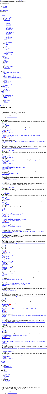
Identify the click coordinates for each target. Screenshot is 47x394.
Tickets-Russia (2, 361)
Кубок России (8, 23)
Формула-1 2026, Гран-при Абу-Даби (8, 261)
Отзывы (3, 8)
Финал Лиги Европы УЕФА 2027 (7, 302)
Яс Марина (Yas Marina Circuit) (7, 262)
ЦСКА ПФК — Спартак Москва (20, 148)
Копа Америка (8, 48)
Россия (5, 21)
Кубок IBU (5, 89)
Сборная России (8, 25)
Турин (3, 275)
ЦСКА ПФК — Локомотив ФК (14, 335)
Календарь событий (7, 374)
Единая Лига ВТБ (7, 68)
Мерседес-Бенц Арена (5, 174)
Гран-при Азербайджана (6, 258)
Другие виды (4, 94)
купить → (1, 13)
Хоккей (3, 56)
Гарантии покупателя (7, 366)
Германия (5, 39)
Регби (5, 101)
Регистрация (6, 368)
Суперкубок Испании (9, 28)
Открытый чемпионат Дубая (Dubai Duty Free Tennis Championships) (13, 281)
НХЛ (5, 60)
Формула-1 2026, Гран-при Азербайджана (8, 255)
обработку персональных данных (12, 117)
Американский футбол (7, 96)
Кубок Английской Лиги (10, 32)
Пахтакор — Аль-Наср (23, 231)
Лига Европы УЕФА (7, 16)
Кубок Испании (8, 27)
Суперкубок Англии (9, 33)
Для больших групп (7, 380)
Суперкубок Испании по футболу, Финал (8, 225)
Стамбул (3, 215)
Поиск (5, 375)
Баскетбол (3, 63)
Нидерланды (6, 50)
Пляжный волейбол (7, 100)
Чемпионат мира (6, 65)
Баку (3, 257)
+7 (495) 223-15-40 (3, 2)
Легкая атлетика (6, 99)
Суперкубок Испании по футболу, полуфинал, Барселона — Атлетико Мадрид (14, 219)
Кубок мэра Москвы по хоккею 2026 (8, 292)
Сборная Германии (9, 42)
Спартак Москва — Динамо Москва (21, 135)
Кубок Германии (8, 40)
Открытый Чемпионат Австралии (9, 84)
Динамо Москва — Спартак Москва (21, 160)
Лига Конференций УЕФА (8, 17)
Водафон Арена (4, 250)
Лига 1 (7, 44)
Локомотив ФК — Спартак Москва (21, 185)
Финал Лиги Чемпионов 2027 (7, 237)
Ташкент (3, 233)
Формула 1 (4, 91)
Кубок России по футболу (6, 338)
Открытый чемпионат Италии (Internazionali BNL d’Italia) (13, 78)
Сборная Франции (9, 46)
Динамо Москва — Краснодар (15, 154)
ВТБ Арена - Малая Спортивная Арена (8, 123)
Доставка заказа (4, 7)
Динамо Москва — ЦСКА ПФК (15, 167)
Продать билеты (6, 378)
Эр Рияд (3, 269)
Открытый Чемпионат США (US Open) (10, 75)
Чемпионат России (7, 90)
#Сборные (3, 103)
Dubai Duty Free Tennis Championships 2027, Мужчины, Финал (12, 279)
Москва (3, 124)
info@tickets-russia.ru (3, 4)
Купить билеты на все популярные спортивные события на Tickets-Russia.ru (12, 0)
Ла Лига (7, 26)
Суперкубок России (9, 24)
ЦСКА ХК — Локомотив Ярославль (17, 328)
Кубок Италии (8, 36)
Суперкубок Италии (9, 37)
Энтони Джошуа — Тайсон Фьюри (7, 267)
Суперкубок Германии (9, 41)
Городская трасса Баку (5, 256)
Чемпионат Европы (7, 20)
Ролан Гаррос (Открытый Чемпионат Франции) (11, 72)
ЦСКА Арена (4, 244)
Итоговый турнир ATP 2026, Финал (7, 273)
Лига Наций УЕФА (7, 19)
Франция (5, 43)
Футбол (3, 15)
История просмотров (7, 369)
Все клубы (2, 105)
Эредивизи (7, 51)
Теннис (3, 71)
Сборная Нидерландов (9, 52)
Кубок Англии (8, 31)
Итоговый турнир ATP (7, 81)
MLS (6, 49)
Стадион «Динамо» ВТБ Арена (7, 155)
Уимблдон (5, 73)
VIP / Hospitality (6, 381)
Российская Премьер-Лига (10, 22)
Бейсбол (5, 97)
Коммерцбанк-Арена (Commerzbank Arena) (9, 303)
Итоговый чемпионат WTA (8, 79)
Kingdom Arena (4, 268)
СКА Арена (4, 317)
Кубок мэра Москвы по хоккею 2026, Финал (9, 290)
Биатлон (3, 86)
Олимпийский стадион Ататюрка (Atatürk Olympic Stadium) (11, 214)
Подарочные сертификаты (8, 367)
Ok (9, 115)
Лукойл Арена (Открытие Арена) (7, 136)
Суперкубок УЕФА (7, 18)
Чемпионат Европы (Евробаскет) (9, 66)
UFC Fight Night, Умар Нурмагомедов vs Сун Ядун (10, 173)
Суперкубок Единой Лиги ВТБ (7, 125)
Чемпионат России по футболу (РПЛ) (8, 132)
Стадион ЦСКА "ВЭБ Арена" (7, 336)
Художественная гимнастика (8, 95)
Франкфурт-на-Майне (5, 304)
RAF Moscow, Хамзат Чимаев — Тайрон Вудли (9, 179)
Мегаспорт (4, 285)
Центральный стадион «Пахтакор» (7, 232)
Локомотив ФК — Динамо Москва (15, 129)
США (5, 47)
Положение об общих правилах (5, 382)
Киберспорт (6, 102)
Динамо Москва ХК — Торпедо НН (16, 284)
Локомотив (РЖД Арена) (6, 130)
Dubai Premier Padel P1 (7, 74)
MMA (3, 181)
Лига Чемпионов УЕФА (6, 239)
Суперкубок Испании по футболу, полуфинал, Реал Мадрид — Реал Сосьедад (14, 213)
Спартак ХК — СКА (23, 322)
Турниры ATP (6, 80)
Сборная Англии (8, 34)
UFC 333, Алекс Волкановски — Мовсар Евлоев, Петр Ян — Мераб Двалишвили (15, 207)
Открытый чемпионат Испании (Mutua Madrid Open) (12, 77)
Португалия (6, 53)
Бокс (3, 92)
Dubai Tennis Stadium (5, 280)
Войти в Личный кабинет (4, 10)
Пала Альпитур (4, 274)
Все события (6, 55)
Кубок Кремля (6, 82)
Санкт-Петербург (5, 350)
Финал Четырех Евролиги (8, 64)
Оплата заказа (4, 6)
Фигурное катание (5, 93)
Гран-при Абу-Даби (5, 264)
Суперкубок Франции (9, 45)
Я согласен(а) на (9, 117)
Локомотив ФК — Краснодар (15, 355)
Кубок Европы (6, 67)
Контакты (5, 371)
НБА (5, 69)
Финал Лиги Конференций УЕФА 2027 (8, 249)
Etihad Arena (4, 208)
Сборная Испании (9, 29)
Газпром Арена (4, 343)
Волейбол (5, 98)
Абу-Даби (3, 209)
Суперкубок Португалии (10, 54)
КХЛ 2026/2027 (6, 57)
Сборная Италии (8, 38)
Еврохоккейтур (6, 58)
